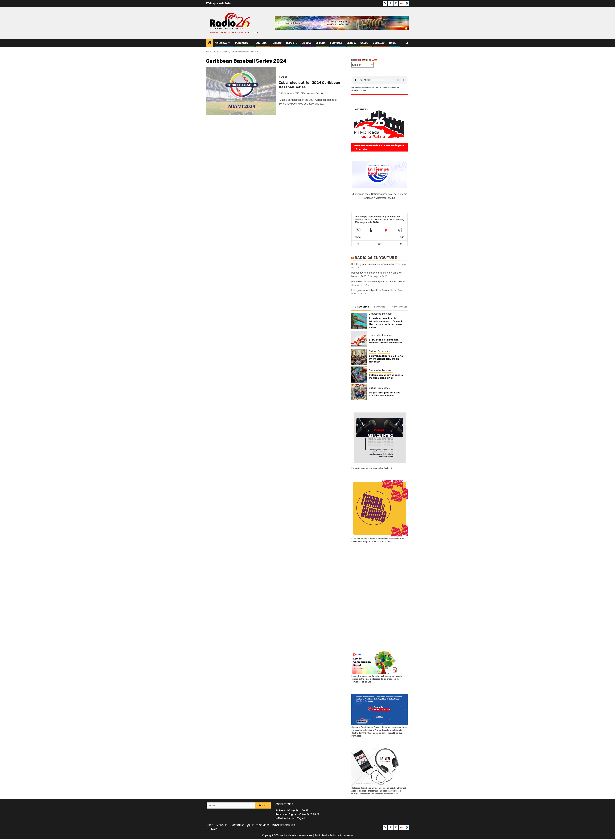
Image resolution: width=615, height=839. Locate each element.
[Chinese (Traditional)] (355, 60)
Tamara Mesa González (313, 93)
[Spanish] (375, 60)
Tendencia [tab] (401, 306)
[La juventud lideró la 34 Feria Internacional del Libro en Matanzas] (359, 357)
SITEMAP (211, 829)
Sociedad (379, 43)
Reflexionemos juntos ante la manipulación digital (386, 376)
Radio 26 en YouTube (376, 258)
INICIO (209, 825)
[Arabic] (352, 60)
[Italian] (367, 60)
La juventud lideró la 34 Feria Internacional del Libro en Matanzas (386, 359)
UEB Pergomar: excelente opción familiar (372, 264)
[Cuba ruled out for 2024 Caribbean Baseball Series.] (241, 91)
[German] (364, 60)
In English (283, 77)
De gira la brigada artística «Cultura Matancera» (384, 394)
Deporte (291, 43)
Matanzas (221, 43)
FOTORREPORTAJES (283, 825)
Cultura (261, 43)
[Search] (407, 43)
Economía (336, 43)
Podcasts (241, 43)
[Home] (209, 43)
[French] (361, 60)
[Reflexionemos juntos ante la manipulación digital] (359, 375)
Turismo (276, 43)
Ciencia (306, 43)
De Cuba (320, 43)
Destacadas (375, 313)
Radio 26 (320, 835)
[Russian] (373, 60)
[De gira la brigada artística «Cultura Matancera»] (359, 392)
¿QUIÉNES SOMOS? (258, 825)
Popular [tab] (381, 306)
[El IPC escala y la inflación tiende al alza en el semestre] (359, 339)
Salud (364, 43)
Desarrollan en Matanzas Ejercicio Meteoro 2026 (376, 281)
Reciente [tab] (363, 306)
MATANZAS (238, 825)
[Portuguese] (370, 60)
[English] (358, 60)
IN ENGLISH (222, 825)
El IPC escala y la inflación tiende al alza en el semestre (385, 341)
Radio (392, 43)
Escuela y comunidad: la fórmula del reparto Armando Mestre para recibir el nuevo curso (386, 323)
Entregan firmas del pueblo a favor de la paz (374, 290)
